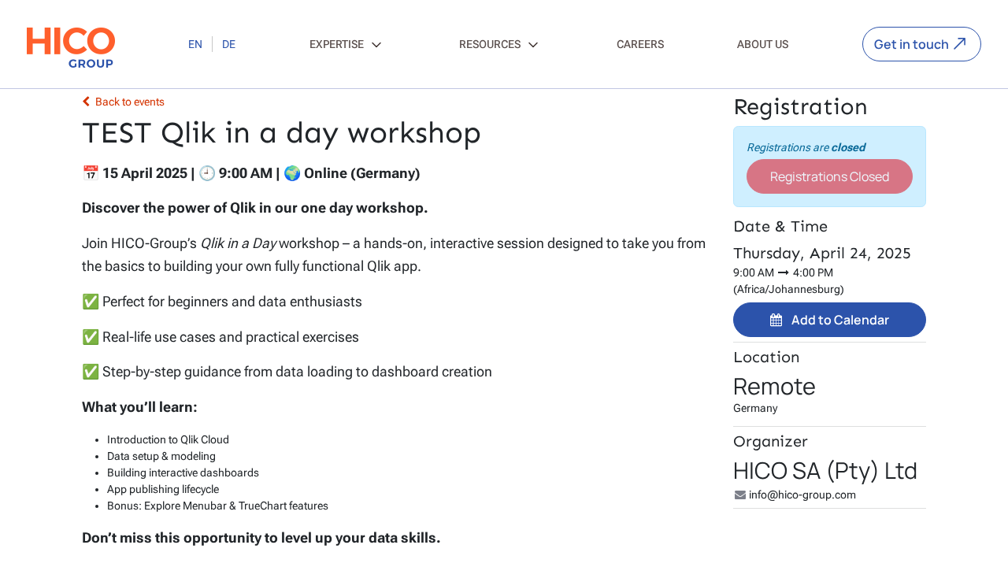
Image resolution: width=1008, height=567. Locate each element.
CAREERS (640, 44)
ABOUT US (762, 44)
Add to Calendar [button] (840, 319)
